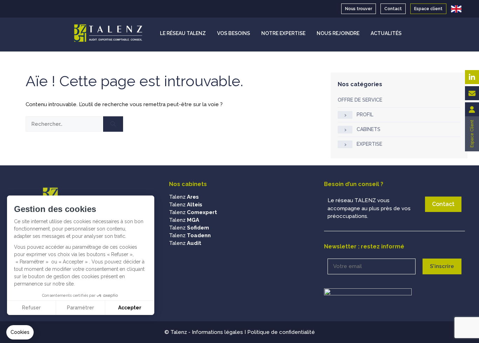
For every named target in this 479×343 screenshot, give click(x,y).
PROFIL (365, 114)
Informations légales (217, 332)
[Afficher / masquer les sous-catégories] (345, 115)
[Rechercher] (113, 124)
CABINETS (368, 129)
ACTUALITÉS (386, 33)
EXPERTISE (369, 144)
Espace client (428, 8)
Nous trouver (358, 8)
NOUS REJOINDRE (338, 33)
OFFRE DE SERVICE (360, 100)
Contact (393, 8)
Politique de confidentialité (281, 332)
